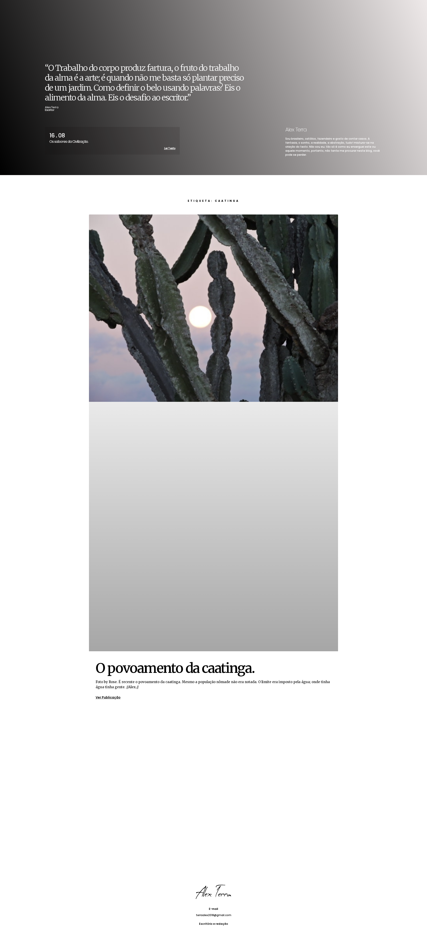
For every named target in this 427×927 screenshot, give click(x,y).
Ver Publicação (108, 697)
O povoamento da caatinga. (175, 668)
